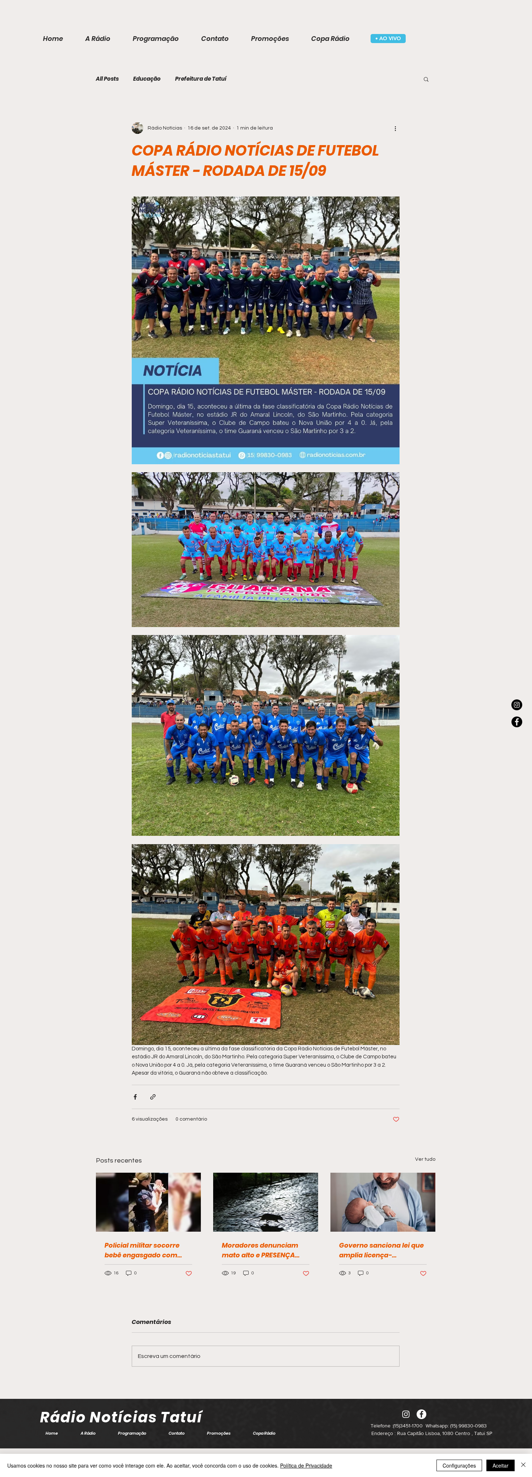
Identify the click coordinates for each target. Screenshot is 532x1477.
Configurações (459, 1465)
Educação (147, 79)
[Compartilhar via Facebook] (135, 1096)
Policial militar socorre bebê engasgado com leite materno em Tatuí (142, 1250)
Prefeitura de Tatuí (200, 79)
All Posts (107, 79)
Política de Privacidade (306, 1465)
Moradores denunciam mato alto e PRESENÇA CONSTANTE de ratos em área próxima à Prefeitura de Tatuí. (265, 1250)
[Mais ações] (395, 128)
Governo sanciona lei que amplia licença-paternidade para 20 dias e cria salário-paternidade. (381, 1250)
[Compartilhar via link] (152, 1096)
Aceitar (500, 1465)
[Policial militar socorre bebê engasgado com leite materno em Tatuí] (148, 1202)
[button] (426, 79)
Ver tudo (425, 1159)
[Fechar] (523, 1465)
